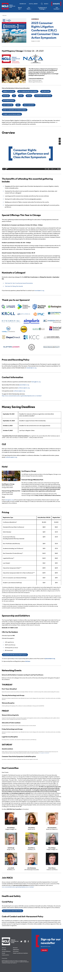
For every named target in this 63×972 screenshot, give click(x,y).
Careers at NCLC (5, 955)
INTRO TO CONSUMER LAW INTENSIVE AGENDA (14, 109)
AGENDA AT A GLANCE (8, 91)
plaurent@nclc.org (24, 385)
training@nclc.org (35, 381)
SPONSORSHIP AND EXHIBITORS (43, 95)
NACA (18, 105)
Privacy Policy (4, 958)
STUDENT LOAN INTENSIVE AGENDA (12, 114)
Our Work (4, 949)
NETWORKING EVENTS (8, 100)
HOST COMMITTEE (7, 105)
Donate (3, 953)
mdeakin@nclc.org (31, 368)
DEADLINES (6, 95)
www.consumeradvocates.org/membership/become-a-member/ (18, 887)
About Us (4, 947)
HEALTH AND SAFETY (29, 105)
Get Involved (15, 951)
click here (27, 661)
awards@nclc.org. (39, 290)
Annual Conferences (6, 951)
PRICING (29, 95)
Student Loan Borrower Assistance (20, 953)
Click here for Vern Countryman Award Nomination (19, 283)
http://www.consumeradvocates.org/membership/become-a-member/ (22, 396)
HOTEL (21, 95)
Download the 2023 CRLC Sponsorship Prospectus (15, 654)
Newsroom (23, 3)
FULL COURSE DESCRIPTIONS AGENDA (27, 91)
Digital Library (33, 3)
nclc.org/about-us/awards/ (44, 752)
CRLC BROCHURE (45, 91)
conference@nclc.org (24, 388)
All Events (4, 15)
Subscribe (44, 950)
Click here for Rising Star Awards (14, 286)
